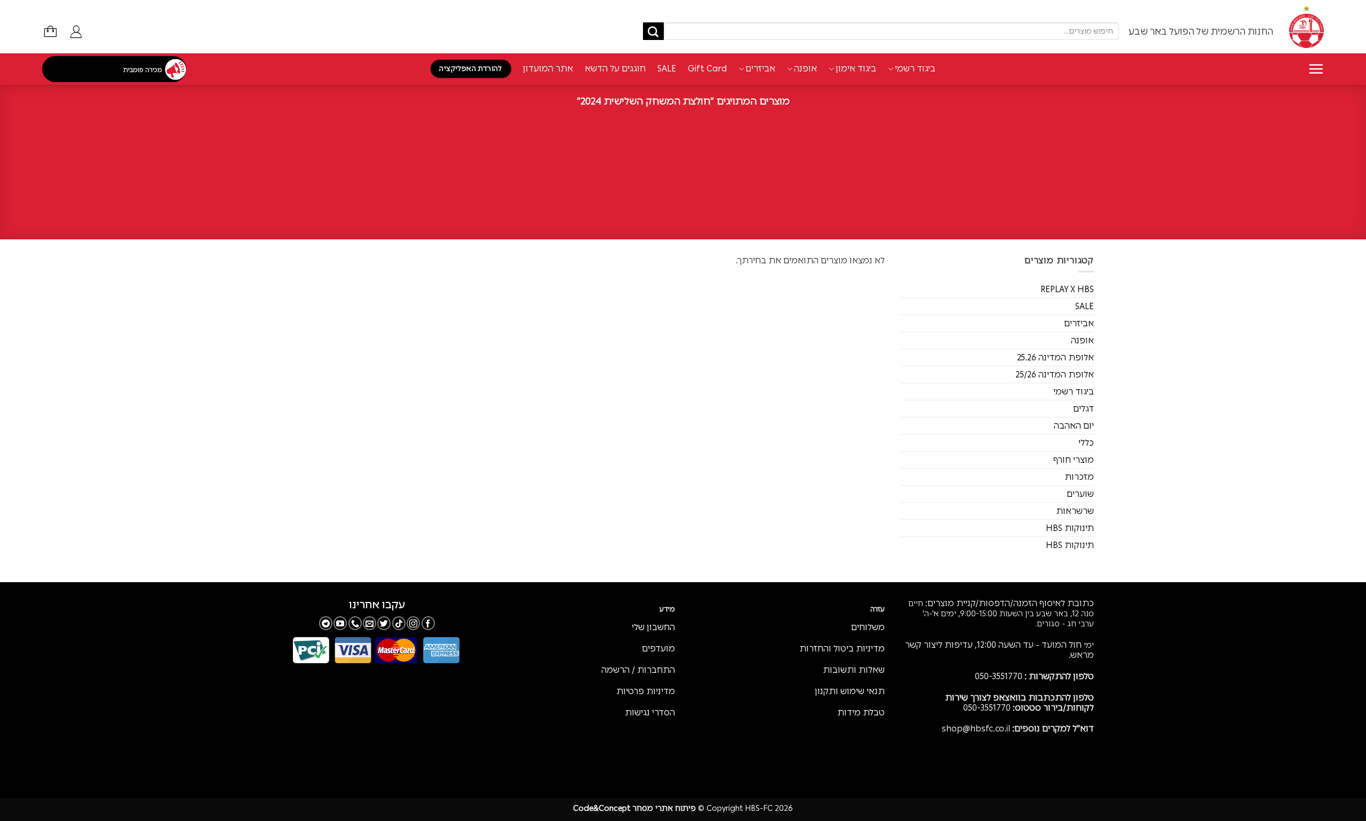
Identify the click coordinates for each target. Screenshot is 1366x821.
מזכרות (1079, 477)
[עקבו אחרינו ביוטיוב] (340, 623)
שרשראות (1075, 511)
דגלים (1083, 409)
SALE (666, 68)
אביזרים (760, 68)
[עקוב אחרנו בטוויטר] (384, 623)
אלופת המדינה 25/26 (1054, 374)
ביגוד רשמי (915, 68)
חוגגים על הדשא (615, 68)
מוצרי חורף (1073, 460)
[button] (76, 31)
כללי (1086, 443)
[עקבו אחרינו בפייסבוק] (428, 623)
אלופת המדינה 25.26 (1055, 357)
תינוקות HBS (1070, 528)
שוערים (1080, 494)
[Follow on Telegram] (325, 623)
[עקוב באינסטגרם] (413, 623)
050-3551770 (998, 676)
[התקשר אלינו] (355, 623)
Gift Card (707, 68)
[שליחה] (653, 31)
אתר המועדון (548, 68)
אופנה (805, 68)
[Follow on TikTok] (399, 623)
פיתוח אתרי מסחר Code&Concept (634, 808)
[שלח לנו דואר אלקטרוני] (369, 623)
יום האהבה (1074, 426)
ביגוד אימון (856, 68)
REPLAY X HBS (1067, 289)
